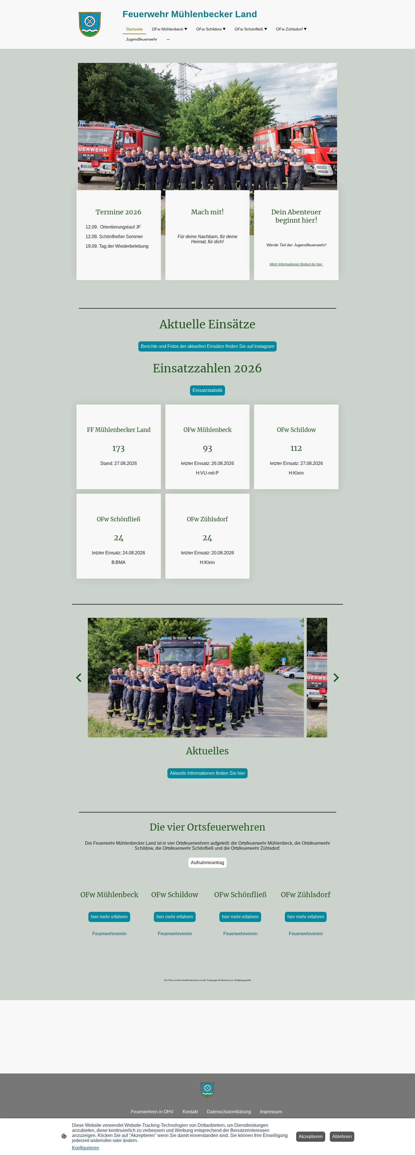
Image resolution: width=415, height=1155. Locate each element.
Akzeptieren (311, 1136)
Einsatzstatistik (207, 390)
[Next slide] (335, 677)
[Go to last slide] (79, 677)
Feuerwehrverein (109, 933)
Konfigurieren (85, 1147)
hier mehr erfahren (109, 916)
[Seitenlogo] (90, 24)
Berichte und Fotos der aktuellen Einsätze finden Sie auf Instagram (207, 346)
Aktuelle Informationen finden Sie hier (207, 773)
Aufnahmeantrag (207, 862)
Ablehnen (342, 1136)
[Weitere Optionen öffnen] (168, 39)
